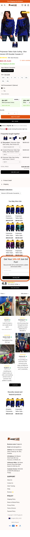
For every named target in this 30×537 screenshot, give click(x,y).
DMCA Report (15, 522)
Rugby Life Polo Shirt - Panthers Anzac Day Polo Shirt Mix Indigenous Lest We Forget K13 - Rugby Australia (7, 329)
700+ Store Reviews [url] (13, 57)
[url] (16, 447)
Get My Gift (16, 277)
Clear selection (5, 94)
